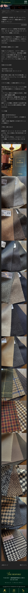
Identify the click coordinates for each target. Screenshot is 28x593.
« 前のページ (4, 565)
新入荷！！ (13, 10)
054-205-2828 (14, 579)
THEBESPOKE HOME (5, 10)
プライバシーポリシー (18, 582)
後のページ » (23, 565)
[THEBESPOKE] (6, 2)
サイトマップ (8, 582)
